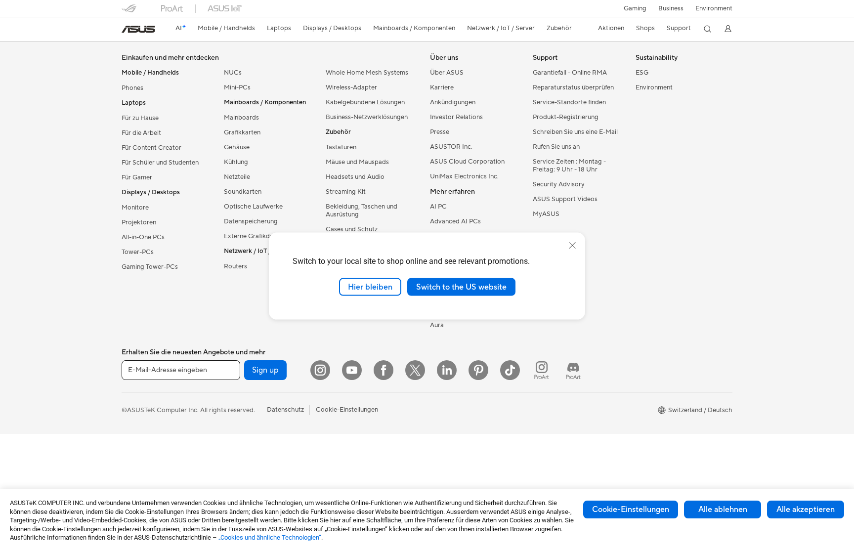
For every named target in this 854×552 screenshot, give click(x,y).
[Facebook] (383, 370)
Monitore (135, 208)
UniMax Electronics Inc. (464, 176)
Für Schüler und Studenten (160, 163)
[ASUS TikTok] (510, 370)
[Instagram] (320, 370)
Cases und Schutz (352, 229)
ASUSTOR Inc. (451, 147)
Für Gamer (137, 177)
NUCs (233, 73)
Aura (437, 325)
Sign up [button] (265, 370)
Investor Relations (456, 117)
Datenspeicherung (251, 221)
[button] (635, 8)
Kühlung (236, 162)
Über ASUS (447, 73)
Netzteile (237, 177)
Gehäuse (237, 147)
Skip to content (127, 30)
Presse (439, 132)
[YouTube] (352, 370)
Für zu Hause (140, 118)
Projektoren (139, 222)
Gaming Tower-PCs (150, 267)
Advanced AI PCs (455, 221)
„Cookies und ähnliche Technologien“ (269, 537)
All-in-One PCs (143, 237)
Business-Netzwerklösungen (367, 117)
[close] (572, 245)
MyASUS (546, 214)
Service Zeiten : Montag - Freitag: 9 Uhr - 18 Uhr (569, 165)
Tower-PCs (138, 252)
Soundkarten (242, 192)
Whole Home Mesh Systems (367, 73)
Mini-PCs (237, 87)
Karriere (442, 87)
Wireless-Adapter (351, 87)
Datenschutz (285, 410)
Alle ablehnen (722, 509)
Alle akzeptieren (805, 509)
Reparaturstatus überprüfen (573, 87)
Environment (713, 8)
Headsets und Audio (355, 177)
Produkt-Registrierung (565, 117)
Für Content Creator (151, 148)
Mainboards (241, 118)
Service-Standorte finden (569, 102)
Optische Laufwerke (253, 207)
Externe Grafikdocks (254, 236)
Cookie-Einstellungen (630, 509)
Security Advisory (559, 184)
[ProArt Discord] (573, 370)
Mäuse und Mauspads (357, 162)
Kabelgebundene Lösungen (365, 102)
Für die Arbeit (141, 133)
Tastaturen (341, 147)
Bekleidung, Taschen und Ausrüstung (361, 210)
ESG (642, 73)
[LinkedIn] (447, 370)
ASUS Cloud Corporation (467, 162)
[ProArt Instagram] (542, 370)
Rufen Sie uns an (556, 147)
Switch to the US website (461, 287)
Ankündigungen (452, 102)
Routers (235, 266)
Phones (132, 88)
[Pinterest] (478, 370)
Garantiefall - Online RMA (570, 73)
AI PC (438, 207)
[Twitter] (415, 370)
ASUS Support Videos (565, 199)
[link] (138, 29)
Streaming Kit (346, 192)
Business (670, 8)
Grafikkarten (242, 132)
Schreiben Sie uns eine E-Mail (575, 132)
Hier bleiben (370, 287)
